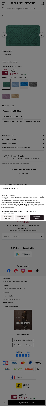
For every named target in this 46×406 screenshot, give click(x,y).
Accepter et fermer (36, 217)
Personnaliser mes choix (7, 217)
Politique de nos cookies (8, 213)
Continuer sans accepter (21, 217)
